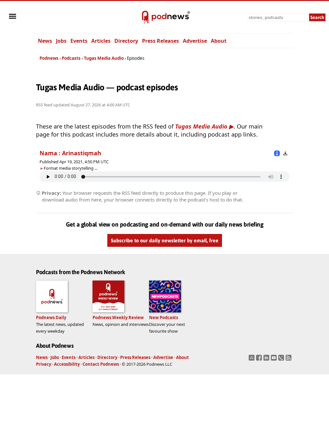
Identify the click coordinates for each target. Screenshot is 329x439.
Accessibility (67, 364)
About (219, 40)
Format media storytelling (68, 168)
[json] (282, 360)
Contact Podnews (101, 364)
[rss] (289, 360)
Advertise (195, 40)
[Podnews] (145, 17)
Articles (101, 40)
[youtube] (274, 360)
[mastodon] (252, 360)
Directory (126, 40)
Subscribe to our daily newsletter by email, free (164, 240)
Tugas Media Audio (104, 58)
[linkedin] (267, 360)
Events (78, 40)
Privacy (43, 364)
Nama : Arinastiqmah (70, 153)
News (45, 40)
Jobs (61, 40)
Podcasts (71, 58)
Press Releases (160, 40)
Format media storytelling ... (70, 168)
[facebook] (259, 360)
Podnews (49, 58)
